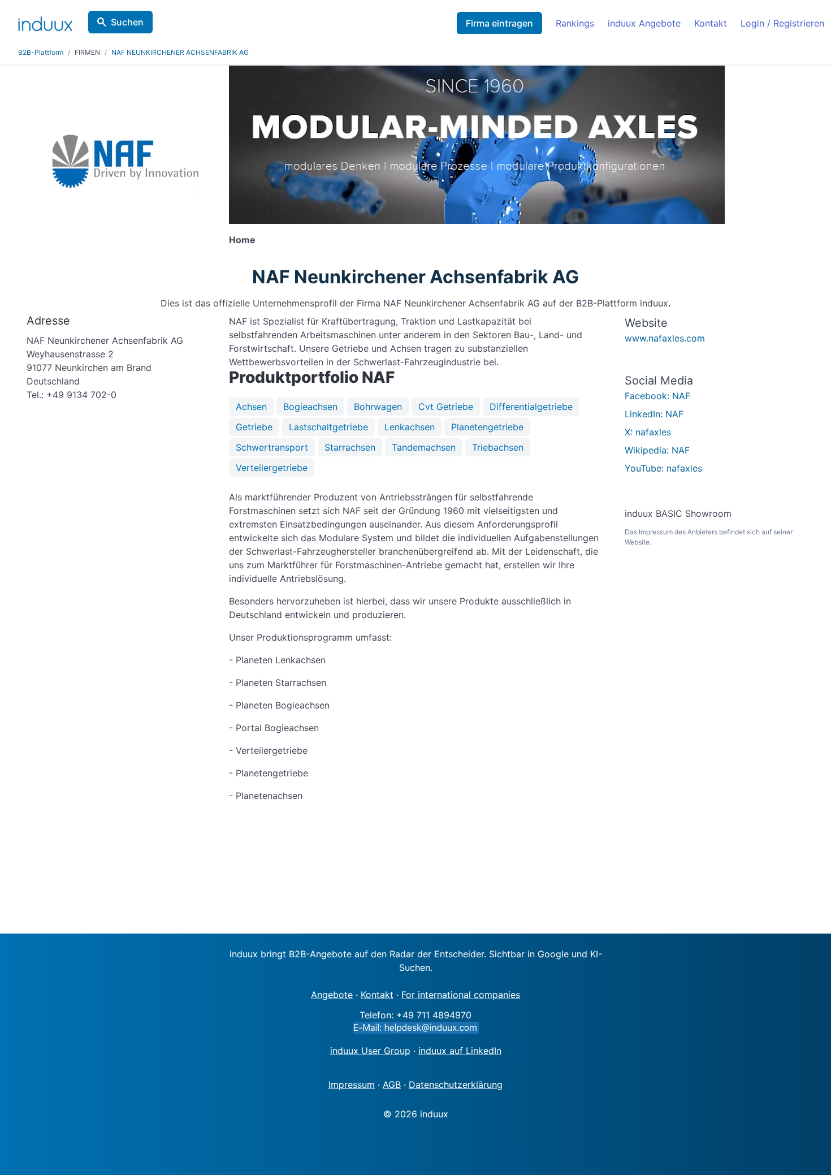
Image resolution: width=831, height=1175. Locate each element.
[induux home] (45, 21)
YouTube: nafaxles (663, 468)
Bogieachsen (310, 406)
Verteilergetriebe (272, 467)
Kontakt (710, 23)
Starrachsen (349, 447)
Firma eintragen (499, 23)
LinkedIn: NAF (654, 414)
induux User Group (370, 1050)
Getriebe (254, 427)
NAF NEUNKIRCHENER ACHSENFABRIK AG (180, 52)
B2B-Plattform (40, 52)
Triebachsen (497, 447)
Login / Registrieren (782, 23)
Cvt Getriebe (445, 406)
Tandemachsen (424, 447)
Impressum (351, 1084)
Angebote (332, 994)
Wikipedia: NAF (657, 450)
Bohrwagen (378, 406)
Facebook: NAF (657, 395)
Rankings (575, 23)
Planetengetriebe (487, 427)
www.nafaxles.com (665, 338)
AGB (392, 1084)
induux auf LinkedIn (459, 1050)
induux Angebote (644, 23)
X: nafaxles (648, 432)
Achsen (251, 406)
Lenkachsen (409, 427)
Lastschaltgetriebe (328, 427)
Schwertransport (272, 447)
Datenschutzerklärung (456, 1084)
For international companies (460, 994)
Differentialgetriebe (531, 406)
